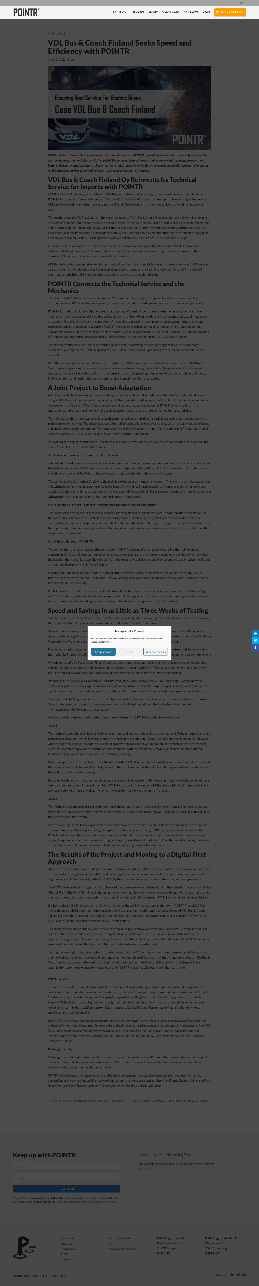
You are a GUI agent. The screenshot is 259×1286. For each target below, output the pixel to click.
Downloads (171, 12)
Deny (129, 651)
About (153, 12)
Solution (120, 12)
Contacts (191, 12)
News (206, 12)
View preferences (155, 651)
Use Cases (137, 12)
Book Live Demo (232, 12)
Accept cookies (103, 651)
